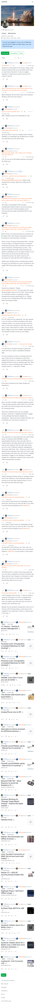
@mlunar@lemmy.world (9, 290)
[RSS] (21, 58)
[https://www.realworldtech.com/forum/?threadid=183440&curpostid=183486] (30, 856)
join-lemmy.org (6, 1001)
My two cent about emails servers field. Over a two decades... (16, 566)
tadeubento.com (5, 841)
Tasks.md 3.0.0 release (25, 344)
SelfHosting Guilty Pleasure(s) (10, 130)
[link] (13, 65)
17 (3, 719)
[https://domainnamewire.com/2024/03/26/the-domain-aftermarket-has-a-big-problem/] (30, 697)
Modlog (3, 987)
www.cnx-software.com (7, 787)
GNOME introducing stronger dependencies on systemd (17, 378)
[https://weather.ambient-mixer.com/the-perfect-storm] (30, 893)
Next (3, 975)
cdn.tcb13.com (5, 912)
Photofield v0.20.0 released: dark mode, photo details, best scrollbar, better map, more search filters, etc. (17, 199)
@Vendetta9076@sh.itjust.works (12, 180)
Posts (21, 53)
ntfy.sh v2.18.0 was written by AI (11, 111)
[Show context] (11, 65)
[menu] (32, 1)
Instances (4, 991)
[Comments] (30, 646)
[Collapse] (3, 62)
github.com (4, 630)
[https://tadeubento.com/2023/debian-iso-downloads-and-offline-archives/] (30, 839)
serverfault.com (5, 878)
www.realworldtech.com (7, 860)
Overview (5, 53)
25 (3, 634)
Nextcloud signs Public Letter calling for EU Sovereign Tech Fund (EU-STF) (17, 153)
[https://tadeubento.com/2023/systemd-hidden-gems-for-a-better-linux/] (30, 927)
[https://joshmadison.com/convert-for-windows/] (30, 963)
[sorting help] (18, 58)
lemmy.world (4, 682)
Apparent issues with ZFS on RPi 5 (11, 315)
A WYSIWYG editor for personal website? (13, 497)
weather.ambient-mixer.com (8, 895)
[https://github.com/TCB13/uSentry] (30, 628)
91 (3, 933)
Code (3, 997)
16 (3, 668)
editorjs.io (26, 505)
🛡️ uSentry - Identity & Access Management (14, 176)
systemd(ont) (5, 65)
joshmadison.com (6, 965)
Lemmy (4, 2)
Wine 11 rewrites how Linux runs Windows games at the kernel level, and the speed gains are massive (17, 89)
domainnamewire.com (7, 699)
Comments (13, 53)
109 (4, 685)
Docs (3, 994)
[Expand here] (30, 680)
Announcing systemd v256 (9, 593)
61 (3, 863)
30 (3, 702)
